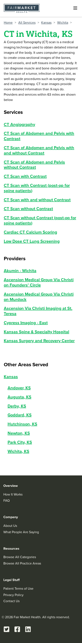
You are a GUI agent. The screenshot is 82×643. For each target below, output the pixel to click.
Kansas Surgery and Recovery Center (39, 340)
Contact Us (11, 601)
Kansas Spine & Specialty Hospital (36, 332)
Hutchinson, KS (22, 424)
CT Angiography (19, 124)
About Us (10, 525)
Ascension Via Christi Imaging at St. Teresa (38, 311)
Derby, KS (17, 406)
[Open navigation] (75, 8)
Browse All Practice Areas (22, 563)
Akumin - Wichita (20, 270)
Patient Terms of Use (18, 588)
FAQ (6, 500)
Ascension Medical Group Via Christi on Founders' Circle (39, 282)
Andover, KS (19, 388)
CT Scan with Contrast (25, 176)
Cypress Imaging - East (26, 322)
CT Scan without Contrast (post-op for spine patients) (40, 220)
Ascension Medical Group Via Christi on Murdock (39, 296)
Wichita (62, 22)
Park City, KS (20, 442)
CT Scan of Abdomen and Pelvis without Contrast (34, 164)
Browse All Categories (19, 557)
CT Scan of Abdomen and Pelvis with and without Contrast (39, 150)
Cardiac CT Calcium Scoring (30, 232)
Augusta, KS (19, 397)
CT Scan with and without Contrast (37, 200)
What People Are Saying (21, 532)
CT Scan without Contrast (28, 208)
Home (8, 22)
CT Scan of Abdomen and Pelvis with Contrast (39, 136)
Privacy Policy (13, 594)
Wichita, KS (18, 451)
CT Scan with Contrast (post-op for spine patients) (37, 188)
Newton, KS (19, 433)
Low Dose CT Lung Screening (32, 241)
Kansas (46, 22)
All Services (27, 22)
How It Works (12, 494)
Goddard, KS (20, 415)
